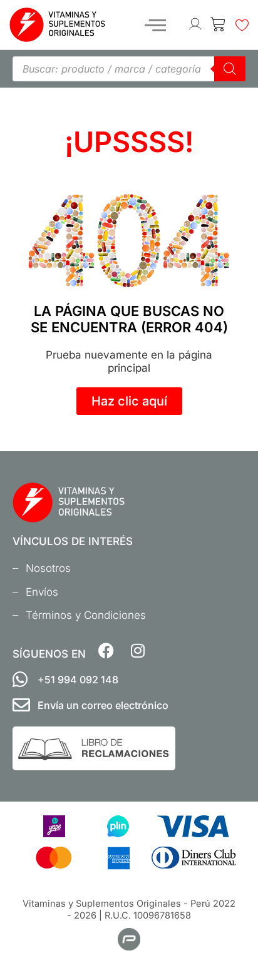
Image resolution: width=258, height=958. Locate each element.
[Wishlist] (242, 27)
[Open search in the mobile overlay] (129, 68)
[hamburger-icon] (156, 25)
